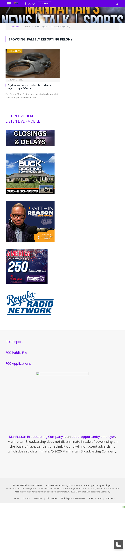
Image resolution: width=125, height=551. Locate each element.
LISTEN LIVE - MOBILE (23, 121)
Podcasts (110, 498)
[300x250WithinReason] (30, 240)
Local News (15, 51)
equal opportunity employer (93, 436)
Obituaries (52, 498)
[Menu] (9, 3)
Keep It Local (95, 498)
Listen (44, 3)
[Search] (116, 3)
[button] (118, 544)
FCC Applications (18, 363)
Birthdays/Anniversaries (73, 498)
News (16, 498)
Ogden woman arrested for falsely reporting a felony (29, 86)
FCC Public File (16, 352)
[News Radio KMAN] (16, 3)
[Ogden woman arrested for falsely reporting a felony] (33, 63)
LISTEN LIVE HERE (20, 116)
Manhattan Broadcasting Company (36, 436)
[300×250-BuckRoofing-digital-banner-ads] (30, 193)
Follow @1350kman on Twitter (27, 485)
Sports (26, 498)
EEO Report (14, 341)
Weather (38, 498)
